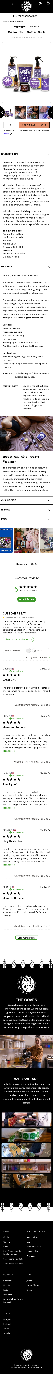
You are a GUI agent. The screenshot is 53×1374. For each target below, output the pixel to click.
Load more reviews (26, 938)
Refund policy (32, 1251)
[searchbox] (14, 650)
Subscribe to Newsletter (13, 1258)
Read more (9, 751)
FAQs (5, 1289)
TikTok (6, 1328)
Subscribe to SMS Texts (13, 1263)
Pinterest (6, 1324)
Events (29, 1289)
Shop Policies (32, 1237)
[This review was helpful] (42, 761)
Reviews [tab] (21, 564)
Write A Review (26, 599)
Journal (29, 1280)
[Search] (12, 4)
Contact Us (7, 1280)
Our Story (7, 1237)
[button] (26, 16)
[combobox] (38, 657)
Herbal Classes (33, 1285)
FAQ (28, 1241)
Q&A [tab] (34, 563)
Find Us (6, 1285)
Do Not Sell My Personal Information (13, 1301)
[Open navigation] (4, 3)
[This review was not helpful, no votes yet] (47, 705)
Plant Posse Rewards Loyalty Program (12, 1253)
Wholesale (31, 1255)
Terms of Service (34, 1246)
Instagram (7, 1319)
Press (5, 1246)
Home (5, 21)
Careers (6, 1241)
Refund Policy (35, 1368)
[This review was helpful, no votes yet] (42, 705)
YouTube (6, 1333)
